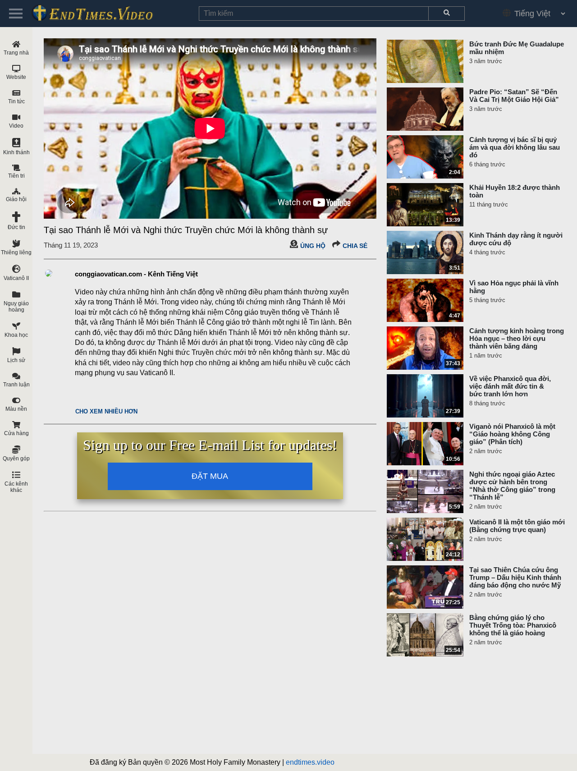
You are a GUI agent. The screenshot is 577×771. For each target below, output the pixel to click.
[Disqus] (210, 628)
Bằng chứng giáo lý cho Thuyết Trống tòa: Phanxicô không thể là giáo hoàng (512, 625)
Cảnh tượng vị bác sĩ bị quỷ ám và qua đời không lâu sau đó (514, 147)
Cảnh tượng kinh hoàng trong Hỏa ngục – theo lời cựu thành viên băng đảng (516, 338)
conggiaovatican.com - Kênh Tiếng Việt (136, 274)
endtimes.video (310, 762)
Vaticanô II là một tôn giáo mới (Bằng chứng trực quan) (517, 525)
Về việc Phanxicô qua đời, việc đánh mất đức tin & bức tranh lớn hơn (510, 386)
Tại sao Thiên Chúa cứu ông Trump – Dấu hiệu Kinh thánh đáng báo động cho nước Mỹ (515, 577)
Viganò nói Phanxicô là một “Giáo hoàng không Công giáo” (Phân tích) (512, 433)
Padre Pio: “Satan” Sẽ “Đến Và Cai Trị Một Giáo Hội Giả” (514, 95)
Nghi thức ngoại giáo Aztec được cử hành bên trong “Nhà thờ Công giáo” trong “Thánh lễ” (512, 485)
